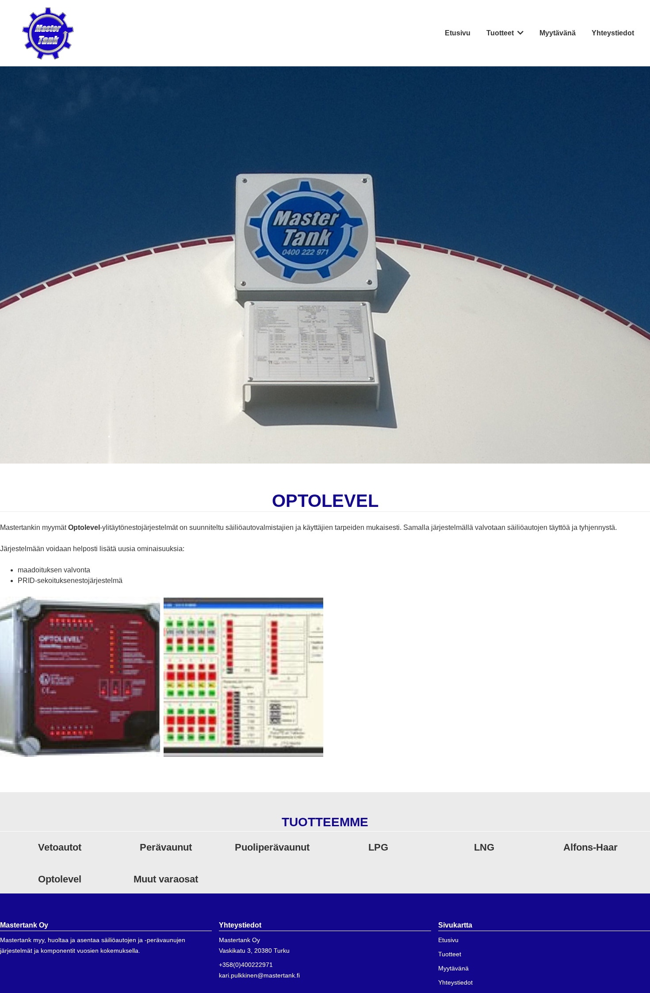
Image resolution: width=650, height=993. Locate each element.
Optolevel (59, 879)
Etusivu (457, 33)
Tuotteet (500, 33)
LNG (484, 847)
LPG (378, 847)
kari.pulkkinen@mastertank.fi (259, 975)
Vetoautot (59, 847)
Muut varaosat (166, 879)
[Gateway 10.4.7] (80, 676)
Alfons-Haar (590, 847)
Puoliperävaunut (272, 847)
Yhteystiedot (613, 33)
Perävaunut (166, 847)
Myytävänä (557, 33)
